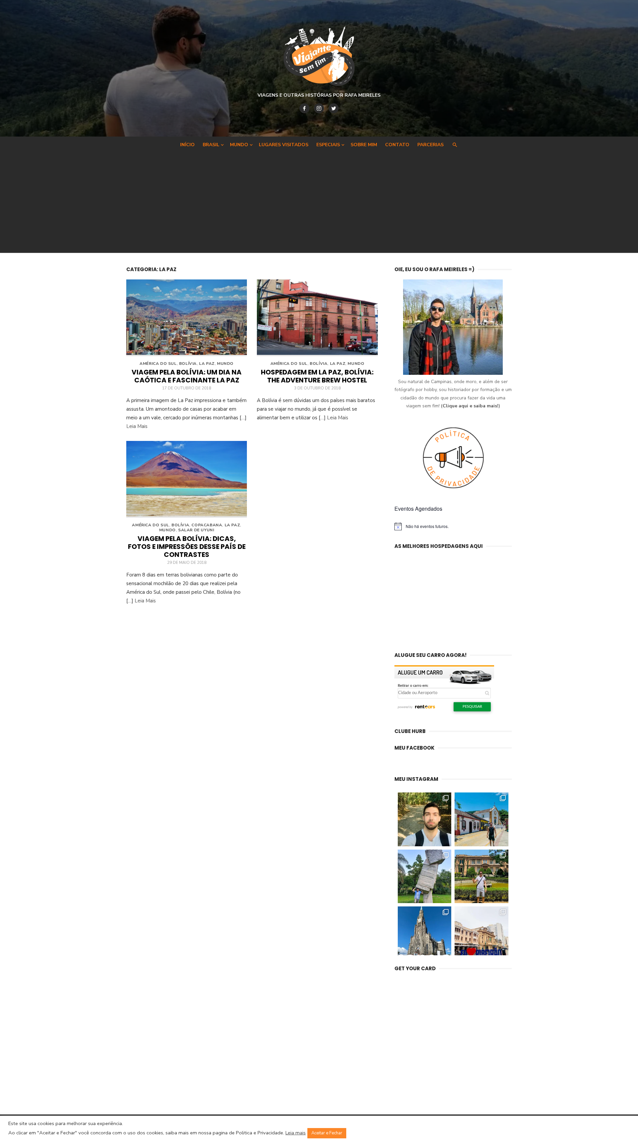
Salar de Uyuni (196, 530)
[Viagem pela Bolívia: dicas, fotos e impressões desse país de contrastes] (186, 479)
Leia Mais (137, 426)
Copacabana (206, 525)
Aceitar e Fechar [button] (326, 1133)
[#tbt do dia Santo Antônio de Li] (481, 819)
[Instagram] (319, 108)
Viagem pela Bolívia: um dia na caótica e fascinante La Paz (187, 376)
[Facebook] (304, 108)
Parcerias (430, 145)
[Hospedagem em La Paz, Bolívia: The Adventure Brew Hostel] (317, 317)
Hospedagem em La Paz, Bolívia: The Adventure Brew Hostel (317, 376)
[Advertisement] (319, 201)
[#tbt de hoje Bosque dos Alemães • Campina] (425, 819)
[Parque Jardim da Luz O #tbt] (481, 876)
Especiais (328, 145)
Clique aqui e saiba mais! (470, 406)
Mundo (239, 145)
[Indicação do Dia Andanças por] (425, 933)
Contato (397, 145)
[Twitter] (334, 108)
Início (187, 145)
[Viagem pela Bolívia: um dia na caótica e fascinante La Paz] (186, 317)
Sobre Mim (364, 145)
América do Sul (158, 363)
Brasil (211, 145)
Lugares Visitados (283, 145)
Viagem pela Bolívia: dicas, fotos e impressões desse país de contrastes (187, 546)
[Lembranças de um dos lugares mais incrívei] (425, 876)
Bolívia (188, 363)
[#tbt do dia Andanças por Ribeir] (481, 933)
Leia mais (295, 1132)
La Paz (207, 363)
